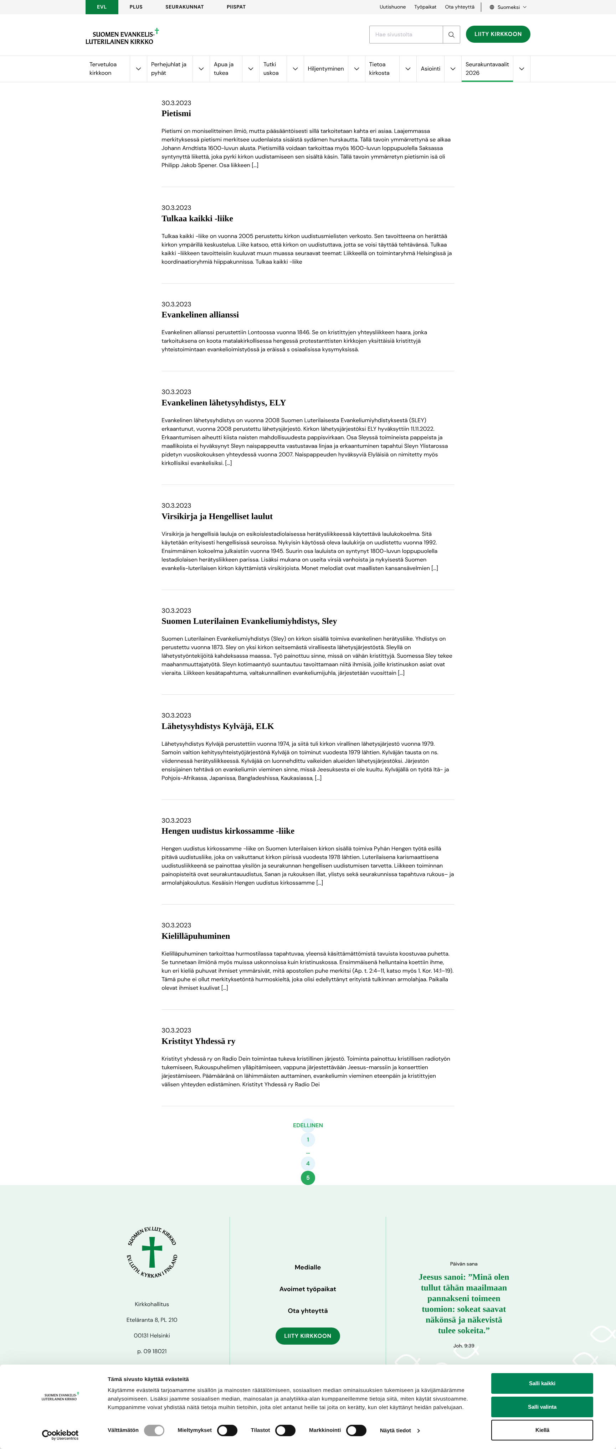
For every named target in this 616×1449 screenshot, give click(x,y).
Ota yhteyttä (459, 7)
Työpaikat (425, 7)
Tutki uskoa (271, 69)
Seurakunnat (184, 7)
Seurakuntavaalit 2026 (487, 69)
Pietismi (176, 113)
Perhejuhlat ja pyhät (168, 69)
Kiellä (542, 1430)
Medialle (308, 1267)
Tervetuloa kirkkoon (103, 69)
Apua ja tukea (223, 69)
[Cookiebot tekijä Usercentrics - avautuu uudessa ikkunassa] (60, 1435)
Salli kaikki (542, 1383)
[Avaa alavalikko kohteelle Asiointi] (452, 69)
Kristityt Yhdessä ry (198, 1041)
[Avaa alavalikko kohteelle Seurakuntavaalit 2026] (521, 69)
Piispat (236, 7)
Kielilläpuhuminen (195, 936)
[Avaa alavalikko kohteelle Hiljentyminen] (356, 69)
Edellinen (308, 1125)
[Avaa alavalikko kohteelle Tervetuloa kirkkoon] (138, 69)
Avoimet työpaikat (307, 1289)
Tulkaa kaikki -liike (197, 218)
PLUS (136, 7)
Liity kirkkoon (498, 34)
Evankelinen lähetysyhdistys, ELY (223, 403)
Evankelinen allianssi (200, 315)
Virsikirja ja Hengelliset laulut (217, 516)
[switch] (227, 1430)
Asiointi (430, 68)
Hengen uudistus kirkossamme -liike (227, 831)
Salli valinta (542, 1407)
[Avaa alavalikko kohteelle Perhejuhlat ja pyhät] (201, 69)
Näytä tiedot (395, 1431)
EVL (102, 7)
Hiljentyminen (326, 68)
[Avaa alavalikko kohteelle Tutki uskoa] (295, 69)
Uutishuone (393, 7)
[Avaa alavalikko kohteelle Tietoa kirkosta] (407, 69)
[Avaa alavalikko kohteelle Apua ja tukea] (250, 69)
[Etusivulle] (122, 36)
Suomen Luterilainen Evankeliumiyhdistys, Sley (249, 621)
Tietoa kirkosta (379, 69)
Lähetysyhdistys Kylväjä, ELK (217, 726)
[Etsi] (451, 34)
